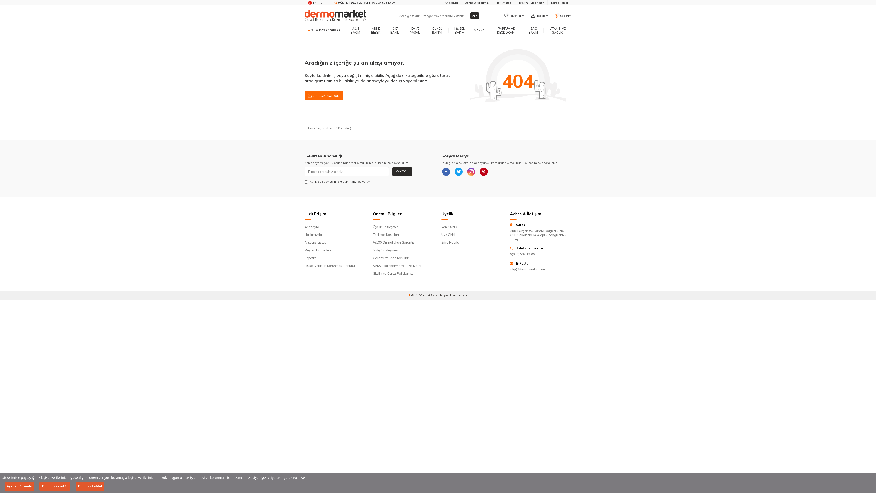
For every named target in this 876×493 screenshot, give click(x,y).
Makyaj (479, 30)
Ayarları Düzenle (19, 486)
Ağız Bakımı (356, 30)
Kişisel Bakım (459, 30)
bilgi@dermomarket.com (528, 269)
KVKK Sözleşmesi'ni (323, 181)
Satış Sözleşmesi (385, 250)
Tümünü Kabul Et (55, 486)
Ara (474, 16)
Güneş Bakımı (437, 30)
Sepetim (310, 258)
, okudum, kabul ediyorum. (340, 181)
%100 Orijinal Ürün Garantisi (394, 242)
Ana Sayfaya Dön (326, 95)
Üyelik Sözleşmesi (386, 227)
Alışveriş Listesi (316, 242)
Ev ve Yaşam (415, 30)
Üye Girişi (448, 235)
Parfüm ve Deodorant (506, 30)
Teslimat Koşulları (386, 235)
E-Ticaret (424, 295)
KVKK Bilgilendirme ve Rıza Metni (397, 266)
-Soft (413, 295)
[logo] (335, 16)
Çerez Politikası (295, 477)
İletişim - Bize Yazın (531, 2)
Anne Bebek (375, 30)
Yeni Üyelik (449, 227)
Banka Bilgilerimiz (477, 2)
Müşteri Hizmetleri (318, 250)
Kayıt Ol (402, 171)
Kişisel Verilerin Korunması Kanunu (330, 266)
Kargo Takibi (559, 2)
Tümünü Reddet (90, 486)
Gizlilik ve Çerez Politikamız (393, 273)
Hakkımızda (503, 2)
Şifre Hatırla (450, 242)
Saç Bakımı (534, 30)
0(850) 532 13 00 (522, 254)
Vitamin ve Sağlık (558, 30)
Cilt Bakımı (395, 30)
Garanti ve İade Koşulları (391, 258)
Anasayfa (451, 2)
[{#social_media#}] (446, 171)
